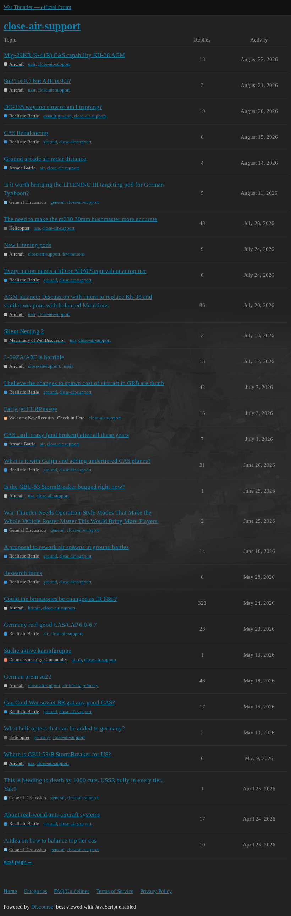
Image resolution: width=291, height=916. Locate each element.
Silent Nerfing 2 (24, 331)
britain (34, 607)
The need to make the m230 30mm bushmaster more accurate (80, 219)
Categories (35, 891)
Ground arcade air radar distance (45, 158)
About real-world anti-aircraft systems (52, 814)
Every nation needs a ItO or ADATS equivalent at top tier (75, 271)
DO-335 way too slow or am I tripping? (53, 107)
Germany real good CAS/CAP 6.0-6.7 (50, 624)
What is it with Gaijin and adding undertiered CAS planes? (77, 460)
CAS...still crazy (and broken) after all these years (66, 435)
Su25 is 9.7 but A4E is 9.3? (37, 81)
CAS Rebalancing (26, 133)
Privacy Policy (156, 891)
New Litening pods (27, 245)
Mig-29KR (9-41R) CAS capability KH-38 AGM (64, 55)
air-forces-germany (80, 685)
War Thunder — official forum (37, 7)
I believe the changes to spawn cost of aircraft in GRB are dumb (84, 383)
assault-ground (57, 116)
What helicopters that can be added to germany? (64, 728)
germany (42, 737)
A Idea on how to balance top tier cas (50, 840)
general (57, 202)
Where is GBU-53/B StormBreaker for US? (57, 754)
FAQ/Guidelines (71, 891)
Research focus (23, 573)
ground (50, 141)
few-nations (73, 254)
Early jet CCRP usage (30, 409)
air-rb (77, 659)
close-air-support (54, 64)
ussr (31, 64)
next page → (18, 862)
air (42, 167)
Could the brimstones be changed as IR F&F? (60, 599)
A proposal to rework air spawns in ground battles (66, 547)
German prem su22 (27, 676)
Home (10, 891)
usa (37, 228)
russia (67, 366)
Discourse (42, 907)
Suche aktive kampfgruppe (37, 650)
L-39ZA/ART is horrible (34, 357)
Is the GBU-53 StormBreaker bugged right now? (64, 486)
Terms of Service (114, 891)
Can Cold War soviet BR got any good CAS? (59, 702)
